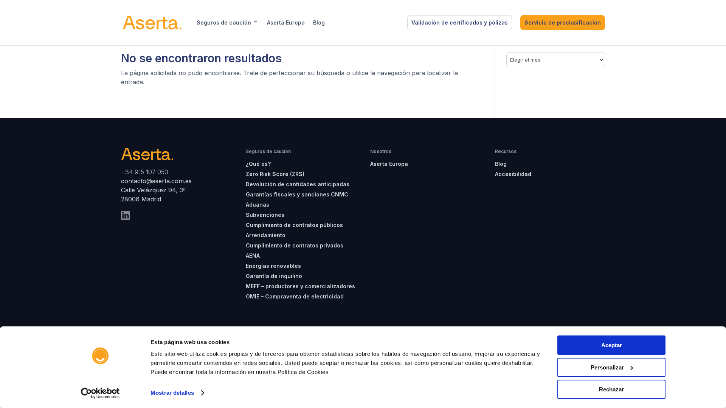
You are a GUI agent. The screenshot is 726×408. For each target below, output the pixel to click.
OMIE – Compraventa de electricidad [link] (295, 296)
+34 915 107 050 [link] (144, 172)
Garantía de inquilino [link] (274, 276)
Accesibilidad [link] (513, 174)
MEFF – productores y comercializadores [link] (300, 286)
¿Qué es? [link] (258, 164)
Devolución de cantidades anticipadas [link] (297, 184)
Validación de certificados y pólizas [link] (459, 22)
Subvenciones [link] (265, 215)
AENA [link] (253, 255)
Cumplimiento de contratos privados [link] (294, 245)
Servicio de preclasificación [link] (562, 22)
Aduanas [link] (257, 204)
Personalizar (607, 367)
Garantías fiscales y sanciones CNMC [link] (297, 194)
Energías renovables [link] (273, 266)
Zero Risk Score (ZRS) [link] (275, 174)
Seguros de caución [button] (224, 22)
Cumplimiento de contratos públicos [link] (294, 225)
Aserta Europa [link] (286, 22)
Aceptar (611, 345)
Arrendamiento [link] (265, 235)
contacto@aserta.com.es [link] (157, 181)
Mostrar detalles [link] (172, 392)
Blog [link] (319, 22)
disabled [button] (344, 22)
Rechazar (611, 389)
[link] (100, 393)
